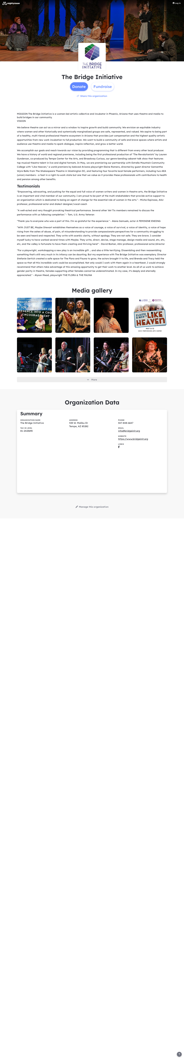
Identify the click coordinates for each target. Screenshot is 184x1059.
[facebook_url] (119, 446)
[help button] (179, 1054)
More (94, 379)
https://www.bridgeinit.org (133, 439)
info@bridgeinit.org (129, 430)
